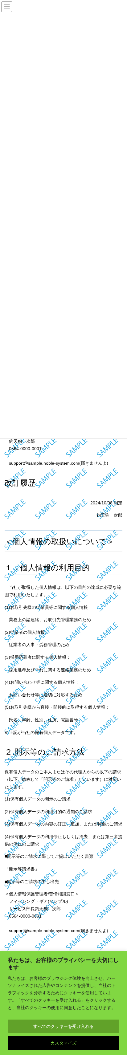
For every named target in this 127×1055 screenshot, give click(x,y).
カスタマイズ (63, 1043)
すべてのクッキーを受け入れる (63, 1026)
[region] (63, 1003)
